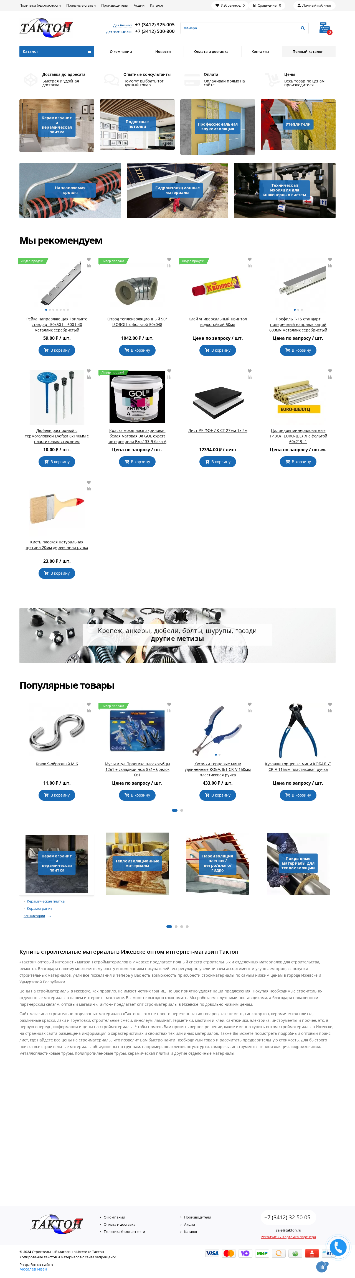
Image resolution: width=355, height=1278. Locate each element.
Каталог (157, 5)
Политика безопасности (40, 5)
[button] (175, 810)
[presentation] (19, 751)
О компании (121, 51)
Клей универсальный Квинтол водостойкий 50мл (218, 321)
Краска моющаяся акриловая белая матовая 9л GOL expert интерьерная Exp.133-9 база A (137, 436)
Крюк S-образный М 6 (57, 763)
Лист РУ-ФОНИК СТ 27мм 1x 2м (217, 430)
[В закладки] (89, 259)
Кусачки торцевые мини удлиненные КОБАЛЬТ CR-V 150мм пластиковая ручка (218, 769)
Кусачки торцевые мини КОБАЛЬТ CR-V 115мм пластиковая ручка (298, 766)
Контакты (260, 51)
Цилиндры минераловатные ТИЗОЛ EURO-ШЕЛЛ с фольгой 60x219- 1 (298, 436)
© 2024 (25, 1251)
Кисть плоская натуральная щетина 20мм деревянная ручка (57, 544)
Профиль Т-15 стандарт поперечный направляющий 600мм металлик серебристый (298, 324)
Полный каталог (308, 51)
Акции (139, 5)
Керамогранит (39, 908)
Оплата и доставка (211, 51)
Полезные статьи (81, 5)
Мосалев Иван (33, 1269)
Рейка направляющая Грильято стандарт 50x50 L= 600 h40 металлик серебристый (56, 324)
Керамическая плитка (46, 901)
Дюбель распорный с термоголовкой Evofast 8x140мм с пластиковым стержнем (57, 436)
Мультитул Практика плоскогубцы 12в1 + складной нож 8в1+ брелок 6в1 (137, 769)
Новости (163, 51)
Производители (114, 5)
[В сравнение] (89, 265)
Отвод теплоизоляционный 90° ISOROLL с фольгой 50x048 (137, 321)
